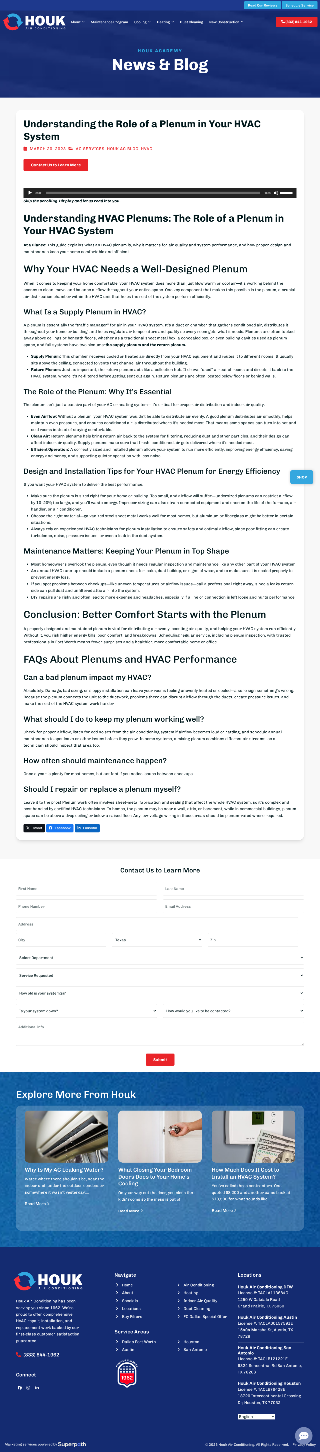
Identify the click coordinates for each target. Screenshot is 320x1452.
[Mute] (276, 192)
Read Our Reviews (262, 5)
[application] (160, 193)
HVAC (146, 148)
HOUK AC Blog (122, 148)
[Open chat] (303, 1435)
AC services (90, 148)
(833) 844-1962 (298, 22)
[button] (34, 828)
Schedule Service (300, 5)
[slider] (287, 192)
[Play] (30, 192)
